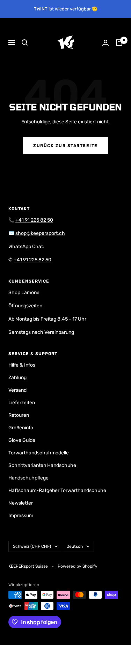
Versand (17, 390)
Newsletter (20, 503)
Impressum (20, 516)
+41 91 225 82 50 (34, 220)
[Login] (105, 43)
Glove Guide (21, 440)
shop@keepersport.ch (40, 233)
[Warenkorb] (119, 42)
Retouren (18, 415)
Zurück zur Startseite (65, 145)
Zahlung (17, 378)
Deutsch (74, 546)
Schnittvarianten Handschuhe (42, 465)
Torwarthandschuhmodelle (38, 453)
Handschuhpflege (28, 478)
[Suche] (25, 42)
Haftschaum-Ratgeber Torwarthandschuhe (57, 490)
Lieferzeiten (21, 403)
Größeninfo (20, 428)
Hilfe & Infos (21, 365)
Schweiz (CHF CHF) (32, 546)
